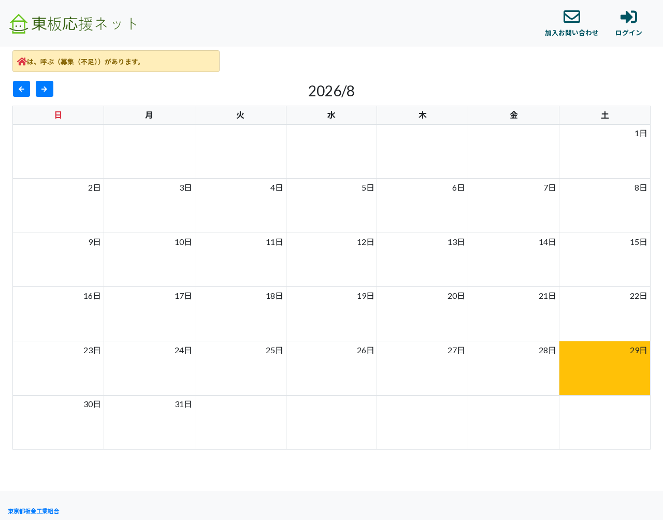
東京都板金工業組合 (33, 511)
